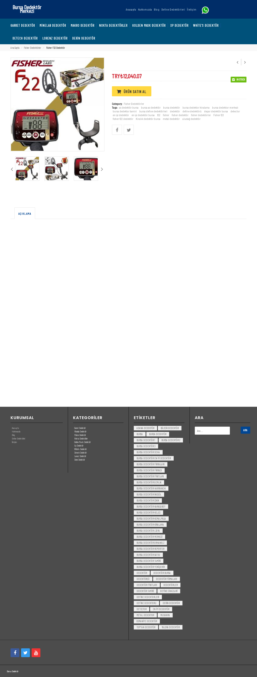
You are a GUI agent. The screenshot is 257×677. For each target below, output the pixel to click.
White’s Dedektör (80, 449)
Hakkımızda (16, 431)
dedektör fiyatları (147, 584)
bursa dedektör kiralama (150, 524)
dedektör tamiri (145, 591)
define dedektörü (192, 111)
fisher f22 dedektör (123, 118)
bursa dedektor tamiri (125, 111)
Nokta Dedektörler (81, 438)
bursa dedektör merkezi (149, 536)
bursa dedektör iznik (148, 500)
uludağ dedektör (191, 118)
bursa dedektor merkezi (225, 107)
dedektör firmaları (166, 578)
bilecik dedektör (170, 428)
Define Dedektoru (146, 603)
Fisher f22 (218, 114)
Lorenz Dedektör (80, 456)
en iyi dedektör (121, 114)
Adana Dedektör (145, 428)
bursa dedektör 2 (170, 440)
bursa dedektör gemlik (149, 482)
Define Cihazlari (168, 591)
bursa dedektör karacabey (151, 506)
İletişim (14, 442)
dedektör (175, 111)
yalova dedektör (171, 627)
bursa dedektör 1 (146, 440)
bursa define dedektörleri (153, 111)
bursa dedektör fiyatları (150, 476)
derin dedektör (171, 603)
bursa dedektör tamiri (149, 560)
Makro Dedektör (80, 435)
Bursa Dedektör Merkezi (27, 9)
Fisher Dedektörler (32, 47)
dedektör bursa (162, 572)
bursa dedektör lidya (148, 530)
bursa (140, 434)
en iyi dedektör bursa (143, 114)
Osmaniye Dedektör (147, 621)
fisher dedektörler (201, 114)
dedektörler (170, 584)
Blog (13, 435)
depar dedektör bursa (216, 111)
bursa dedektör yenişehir (151, 566)
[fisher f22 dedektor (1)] (56, 168)
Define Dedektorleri (148, 597)
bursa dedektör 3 (146, 446)
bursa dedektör (171, 107)
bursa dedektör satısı (148, 554)
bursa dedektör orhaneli (150, 542)
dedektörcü (143, 578)
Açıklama (24, 213)
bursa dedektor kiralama (196, 107)
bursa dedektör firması (149, 470)
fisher (166, 114)
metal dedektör (171, 118)
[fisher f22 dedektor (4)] (27, 168)
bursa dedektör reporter (150, 548)
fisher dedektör (180, 114)
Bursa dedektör (157, 434)
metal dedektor (145, 615)
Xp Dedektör (78, 445)
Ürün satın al (135, 91)
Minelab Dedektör (80, 431)
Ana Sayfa (15, 47)
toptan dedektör (146, 627)
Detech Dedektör (80, 452)
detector (235, 111)
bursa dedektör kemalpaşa (151, 518)
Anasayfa (15, 428)
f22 (158, 114)
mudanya (165, 615)
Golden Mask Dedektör (82, 442)
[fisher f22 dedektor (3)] (86, 168)
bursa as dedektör (151, 107)
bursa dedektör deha (148, 452)
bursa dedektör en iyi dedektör (154, 458)
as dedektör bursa (129, 107)
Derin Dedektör (79, 459)
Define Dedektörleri (18, 438)
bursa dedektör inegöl (149, 494)
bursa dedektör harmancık (151, 488)
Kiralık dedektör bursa (148, 118)
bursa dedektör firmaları (151, 464)
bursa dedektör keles (148, 512)
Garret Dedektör (80, 428)
